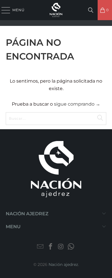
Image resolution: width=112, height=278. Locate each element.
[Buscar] (90, 10)
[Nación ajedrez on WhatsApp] (71, 247)
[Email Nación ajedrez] (40, 247)
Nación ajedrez (63, 264)
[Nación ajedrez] (56, 10)
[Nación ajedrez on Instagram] (61, 247)
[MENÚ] (3, 10)
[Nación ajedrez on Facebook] (50, 247)
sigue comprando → (77, 104)
